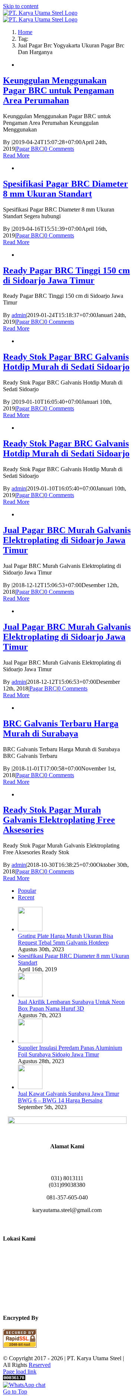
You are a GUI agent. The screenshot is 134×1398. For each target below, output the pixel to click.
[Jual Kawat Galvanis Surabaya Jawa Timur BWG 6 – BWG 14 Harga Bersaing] (30, 1087)
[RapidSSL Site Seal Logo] (19, 1345)
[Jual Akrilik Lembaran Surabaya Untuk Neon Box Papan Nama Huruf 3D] (30, 995)
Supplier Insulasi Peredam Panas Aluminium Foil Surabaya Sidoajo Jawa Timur (70, 1051)
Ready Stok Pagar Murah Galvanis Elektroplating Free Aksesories (59, 820)
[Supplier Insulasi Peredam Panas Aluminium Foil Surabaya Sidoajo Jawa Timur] (30, 1041)
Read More (16, 155)
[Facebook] (49, 1223)
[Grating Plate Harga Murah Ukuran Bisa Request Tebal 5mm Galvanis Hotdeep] (30, 929)
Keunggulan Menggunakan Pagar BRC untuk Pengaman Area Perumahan (58, 90)
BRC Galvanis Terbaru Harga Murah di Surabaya (60, 728)
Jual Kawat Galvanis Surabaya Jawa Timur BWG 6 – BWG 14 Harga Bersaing (68, 1097)
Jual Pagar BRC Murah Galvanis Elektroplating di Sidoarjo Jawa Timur (67, 540)
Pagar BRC (29, 149)
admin (19, 315)
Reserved (40, 1365)
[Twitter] (84, 1223)
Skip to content (20, 6)
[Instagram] (58, 1223)
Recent (26, 897)
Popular (27, 891)
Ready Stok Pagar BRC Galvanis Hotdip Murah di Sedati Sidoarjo (66, 362)
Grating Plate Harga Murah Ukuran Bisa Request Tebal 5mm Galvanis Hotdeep (65, 939)
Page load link (19, 1371)
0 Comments (59, 149)
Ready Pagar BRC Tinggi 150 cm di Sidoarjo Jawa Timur (66, 275)
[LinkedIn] (67, 1223)
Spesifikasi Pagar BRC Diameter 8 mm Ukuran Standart (65, 189)
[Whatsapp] (75, 1223)
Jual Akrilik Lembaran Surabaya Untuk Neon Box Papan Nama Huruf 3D (71, 1005)
